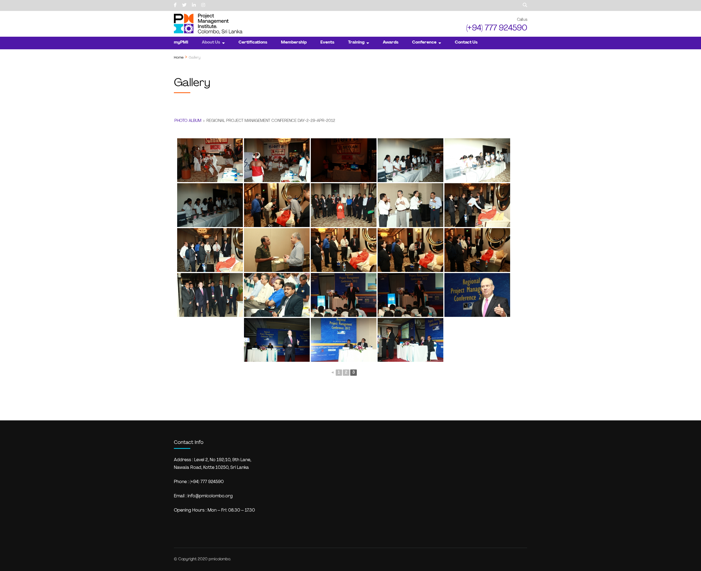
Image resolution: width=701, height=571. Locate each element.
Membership (294, 43)
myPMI (181, 43)
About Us (211, 43)
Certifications (253, 43)
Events (327, 43)
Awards (390, 43)
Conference (424, 43)
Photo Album (187, 121)
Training (356, 43)
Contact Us (466, 43)
